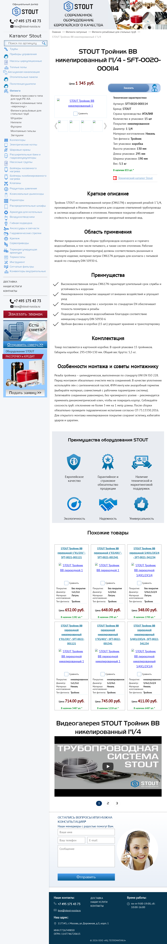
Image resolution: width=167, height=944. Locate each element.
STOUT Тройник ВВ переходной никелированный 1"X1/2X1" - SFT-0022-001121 (71, 634)
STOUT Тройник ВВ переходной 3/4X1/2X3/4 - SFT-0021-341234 (144, 553)
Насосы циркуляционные (26, 61)
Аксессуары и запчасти (24, 228)
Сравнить (83, 113)
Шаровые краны (20, 150)
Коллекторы (17, 140)
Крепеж (15, 238)
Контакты (10, 291)
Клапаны (15, 183)
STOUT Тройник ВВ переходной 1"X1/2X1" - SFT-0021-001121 (71, 553)
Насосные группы (21, 162)
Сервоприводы (19, 243)
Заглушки (17, 135)
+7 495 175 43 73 (27, 21)
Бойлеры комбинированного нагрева (28, 177)
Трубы (14, 49)
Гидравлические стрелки (25, 233)
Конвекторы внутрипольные (28, 271)
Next (105, 126)
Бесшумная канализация (24, 72)
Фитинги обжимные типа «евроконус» (26, 105)
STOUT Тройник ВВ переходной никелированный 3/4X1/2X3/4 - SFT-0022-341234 (144, 634)
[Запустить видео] (108, 766)
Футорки (16, 126)
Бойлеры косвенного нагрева (23, 170)
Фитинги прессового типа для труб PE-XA (27, 97)
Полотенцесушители (23, 84)
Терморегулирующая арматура (23, 251)
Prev (56, 126)
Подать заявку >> (25, 393)
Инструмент (17, 262)
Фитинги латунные (76, 31)
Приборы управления (23, 54)
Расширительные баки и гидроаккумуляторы (25, 156)
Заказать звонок (25, 314)
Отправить (86, 877)
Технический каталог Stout (135, 178)
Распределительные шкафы (28, 206)
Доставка (10, 282)
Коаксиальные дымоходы (27, 194)
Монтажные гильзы (23, 131)
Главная (56, 31)
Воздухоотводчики (22, 217)
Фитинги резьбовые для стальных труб (26, 112)
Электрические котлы (23, 144)
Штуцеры (16, 118)
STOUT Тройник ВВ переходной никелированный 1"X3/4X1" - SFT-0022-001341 (108, 634)
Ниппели (16, 122)
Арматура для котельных (26, 212)
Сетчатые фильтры (22, 266)
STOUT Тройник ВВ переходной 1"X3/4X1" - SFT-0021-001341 (108, 553)
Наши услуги (12, 286)
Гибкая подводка (21, 223)
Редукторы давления (23, 188)
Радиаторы (17, 200)
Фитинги (15, 90)
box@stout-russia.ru (27, 26)
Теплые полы (18, 67)
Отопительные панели (24, 77)
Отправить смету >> (25, 344)
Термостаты (17, 257)
